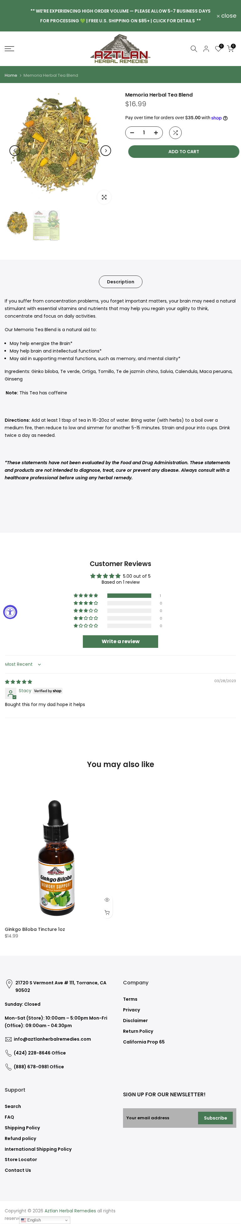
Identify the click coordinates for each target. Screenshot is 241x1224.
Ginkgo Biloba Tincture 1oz (35, 929)
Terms (130, 999)
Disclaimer (135, 1020)
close (16, 16)
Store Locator (21, 1159)
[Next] (105, 150)
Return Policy (138, 1031)
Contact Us (18, 1170)
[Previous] (14, 150)
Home (11, 75)
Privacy (131, 1010)
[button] (86, 595)
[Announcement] (120, 15)
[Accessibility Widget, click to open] (10, 612)
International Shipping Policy (38, 1149)
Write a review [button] (121, 641)
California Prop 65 (144, 1042)
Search (13, 1106)
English (33, 1220)
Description (120, 282)
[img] (18, 682)
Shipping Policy (22, 1128)
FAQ (9, 1117)
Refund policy (20, 1138)
